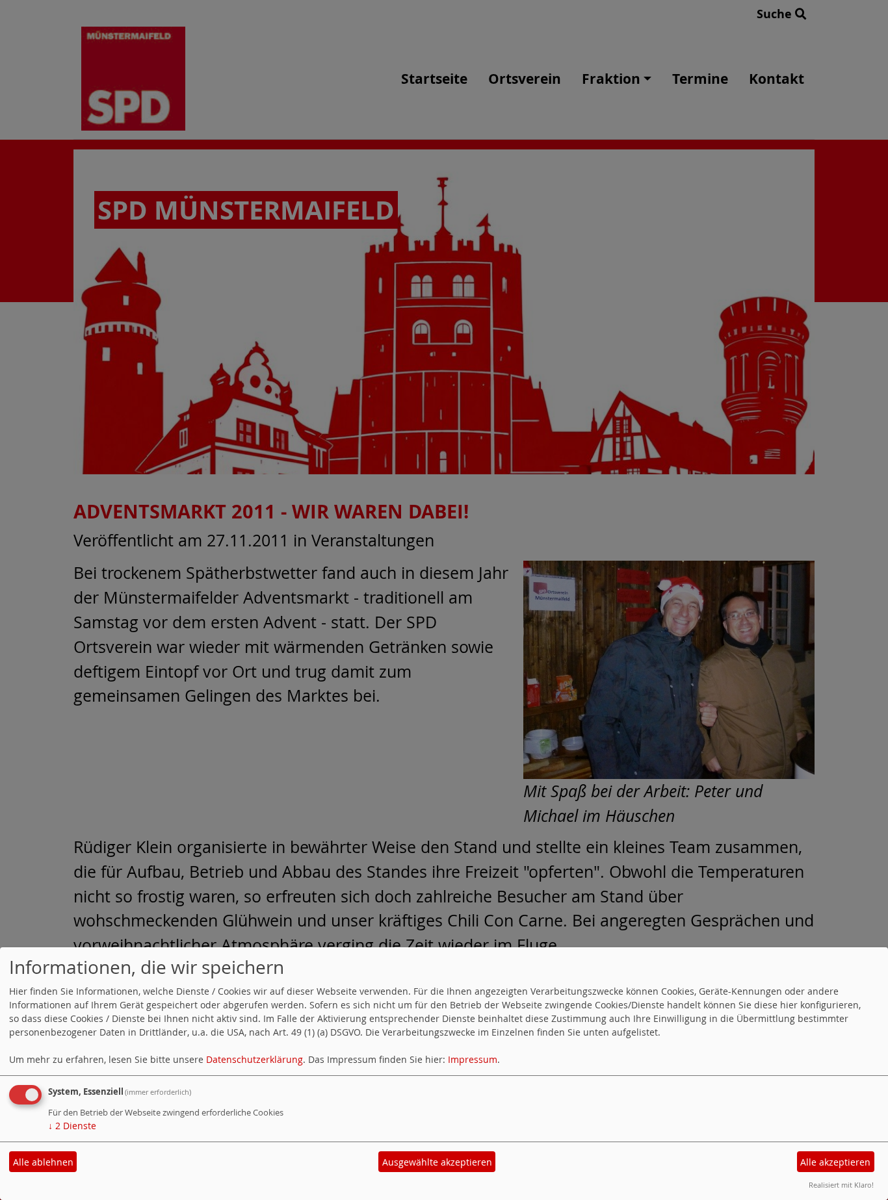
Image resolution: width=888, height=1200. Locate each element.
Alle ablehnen (43, 1162)
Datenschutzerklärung (254, 1059)
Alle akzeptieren (835, 1162)
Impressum (472, 1059)
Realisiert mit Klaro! (841, 1185)
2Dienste (72, 1125)
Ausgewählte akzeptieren (437, 1162)
